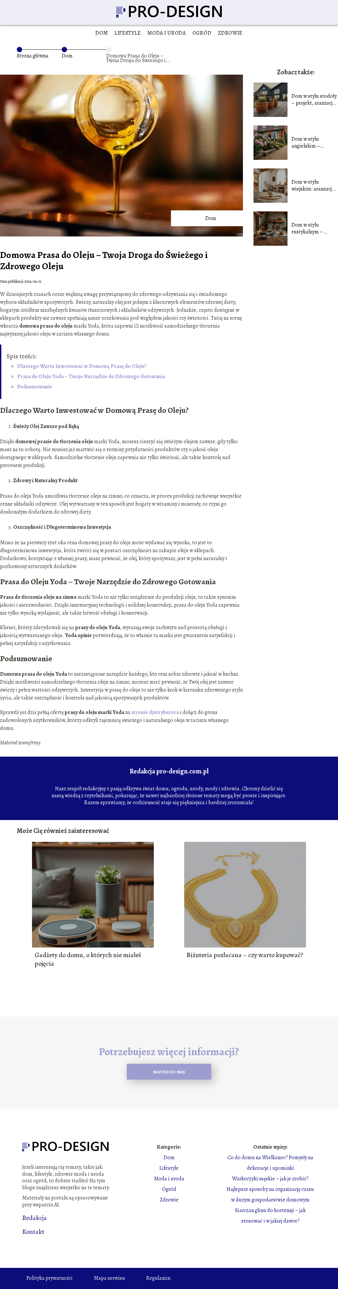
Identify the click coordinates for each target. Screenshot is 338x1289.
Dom (101, 33)
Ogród (202, 33)
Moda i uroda (166, 33)
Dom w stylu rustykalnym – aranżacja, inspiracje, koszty (314, 228)
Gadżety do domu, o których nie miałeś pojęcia (88, 959)
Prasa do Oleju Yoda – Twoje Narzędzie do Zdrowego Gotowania (91, 376)
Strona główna (33, 55)
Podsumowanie (34, 386)
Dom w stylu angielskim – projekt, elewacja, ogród (310, 143)
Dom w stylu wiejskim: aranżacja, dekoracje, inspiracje (314, 186)
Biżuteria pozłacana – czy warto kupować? (244, 955)
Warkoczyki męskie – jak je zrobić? (270, 1178)
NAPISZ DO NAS (169, 1072)
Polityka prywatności (49, 1278)
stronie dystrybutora (155, 712)
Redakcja (34, 1218)
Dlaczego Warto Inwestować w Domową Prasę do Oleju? (82, 366)
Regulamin (158, 1278)
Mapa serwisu (109, 1278)
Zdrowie (230, 33)
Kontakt (33, 1232)
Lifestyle (128, 33)
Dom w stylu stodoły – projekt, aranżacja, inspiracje (314, 100)
